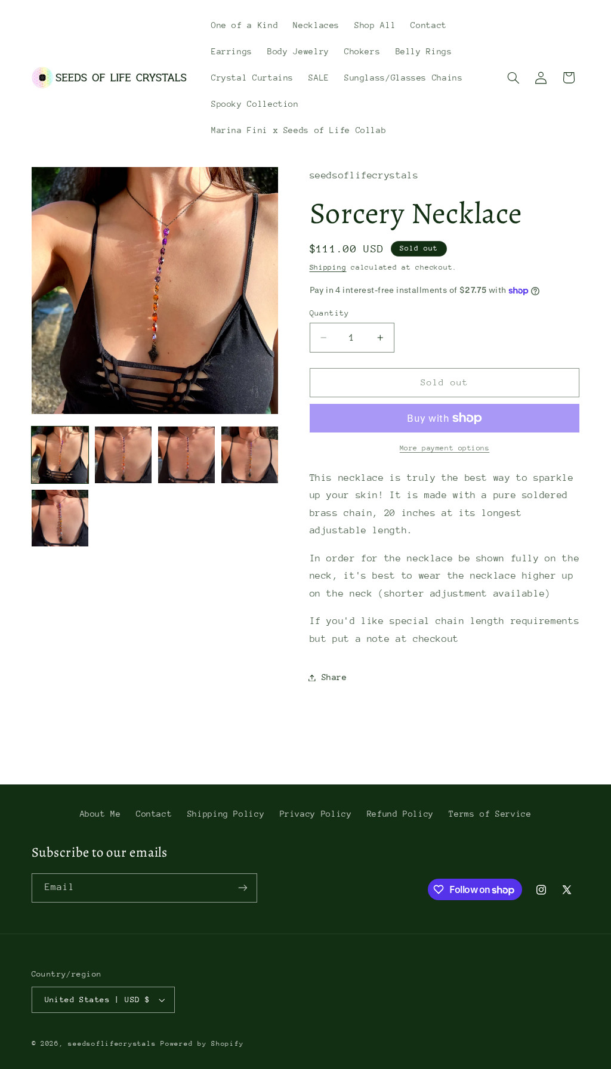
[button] (513, 77)
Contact (154, 813)
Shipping (328, 267)
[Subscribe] (242, 888)
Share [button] (334, 677)
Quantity (330, 312)
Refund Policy (400, 813)
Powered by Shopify (202, 1044)
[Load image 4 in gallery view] (250, 455)
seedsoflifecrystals (112, 1044)
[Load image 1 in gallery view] (60, 455)
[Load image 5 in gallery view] (60, 518)
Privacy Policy (316, 813)
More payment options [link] (445, 448)
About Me (100, 813)
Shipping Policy (225, 813)
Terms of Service (490, 813)
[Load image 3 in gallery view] (186, 455)
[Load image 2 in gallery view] (123, 455)
